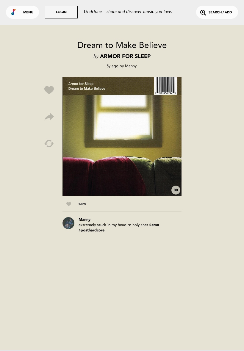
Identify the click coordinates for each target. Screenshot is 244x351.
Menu (28, 12)
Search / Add (220, 12)
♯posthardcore (91, 230)
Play (122, 136)
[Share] (49, 117)
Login (61, 12)
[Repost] (49, 143)
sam (82, 204)
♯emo (154, 225)
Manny (131, 66)
